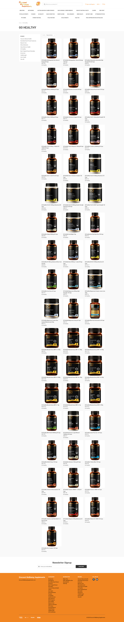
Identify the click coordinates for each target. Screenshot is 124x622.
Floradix (33, 14)
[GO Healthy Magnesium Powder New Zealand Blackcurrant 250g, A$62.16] (51, 309)
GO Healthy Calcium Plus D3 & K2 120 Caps (94, 89)
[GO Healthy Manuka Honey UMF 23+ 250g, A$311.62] (95, 366)
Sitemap (65, 583)
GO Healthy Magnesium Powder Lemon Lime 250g (95, 291)
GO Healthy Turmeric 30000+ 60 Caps (93, 489)
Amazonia (22, 10)
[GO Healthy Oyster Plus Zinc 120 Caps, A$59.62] (95, 421)
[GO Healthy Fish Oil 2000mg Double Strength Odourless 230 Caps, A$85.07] (73, 193)
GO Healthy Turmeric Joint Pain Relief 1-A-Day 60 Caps (51, 519)
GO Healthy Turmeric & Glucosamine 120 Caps (51, 490)
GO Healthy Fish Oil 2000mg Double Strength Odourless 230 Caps (73, 205)
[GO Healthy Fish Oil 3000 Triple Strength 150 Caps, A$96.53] (95, 193)
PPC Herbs (23, 17)
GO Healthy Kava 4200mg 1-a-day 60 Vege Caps (72, 262)
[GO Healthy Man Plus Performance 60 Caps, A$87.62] (95, 309)
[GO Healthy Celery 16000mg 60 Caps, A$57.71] (51, 105)
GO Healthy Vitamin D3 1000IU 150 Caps (94, 519)
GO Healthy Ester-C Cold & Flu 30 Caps (50, 175)
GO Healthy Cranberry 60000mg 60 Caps (94, 146)
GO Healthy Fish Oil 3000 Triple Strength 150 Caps (95, 205)
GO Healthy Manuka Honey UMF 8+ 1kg (72, 405)
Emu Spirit (101, 10)
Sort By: (44, 35)
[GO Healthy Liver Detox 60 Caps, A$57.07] (51, 279)
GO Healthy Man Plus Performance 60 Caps (94, 320)
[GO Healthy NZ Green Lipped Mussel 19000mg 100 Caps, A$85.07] (73, 421)
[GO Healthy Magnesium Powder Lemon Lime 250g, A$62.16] (95, 279)
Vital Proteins (51, 17)
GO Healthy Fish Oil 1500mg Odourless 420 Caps (51, 205)
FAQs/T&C (77, 17)
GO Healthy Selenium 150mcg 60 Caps (72, 462)
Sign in (88, 4)
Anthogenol (31, 10)
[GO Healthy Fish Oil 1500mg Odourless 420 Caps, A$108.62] (51, 193)
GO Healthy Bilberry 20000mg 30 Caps (50, 89)
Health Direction (50, 14)
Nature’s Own (89, 14)
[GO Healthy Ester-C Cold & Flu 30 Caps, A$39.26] (51, 164)
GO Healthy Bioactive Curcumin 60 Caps (72, 89)
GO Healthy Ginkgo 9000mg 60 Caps (50, 234)
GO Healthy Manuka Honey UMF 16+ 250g (94, 349)
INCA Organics (70, 14)
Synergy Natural (37, 17)
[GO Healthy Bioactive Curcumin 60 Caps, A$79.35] (73, 78)
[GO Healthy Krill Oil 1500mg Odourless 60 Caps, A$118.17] (95, 250)
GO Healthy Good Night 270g (69, 234)
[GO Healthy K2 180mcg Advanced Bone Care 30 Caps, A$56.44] (51, 250)
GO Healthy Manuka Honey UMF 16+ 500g (51, 377)
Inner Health (80, 14)
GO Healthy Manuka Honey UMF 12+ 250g (51, 349)
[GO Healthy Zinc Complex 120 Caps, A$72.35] (51, 536)
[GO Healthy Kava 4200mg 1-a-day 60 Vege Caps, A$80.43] (73, 250)
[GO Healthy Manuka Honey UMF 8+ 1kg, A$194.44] (73, 393)
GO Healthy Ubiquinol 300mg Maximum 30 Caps (72, 519)
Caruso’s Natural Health (82, 10)
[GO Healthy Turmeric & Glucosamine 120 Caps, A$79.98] (51, 478)
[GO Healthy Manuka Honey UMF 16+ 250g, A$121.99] (95, 338)
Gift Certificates (51, 612)
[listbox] (51, 35)
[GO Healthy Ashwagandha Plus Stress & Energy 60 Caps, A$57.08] (51, 48)
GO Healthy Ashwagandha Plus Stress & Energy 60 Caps (50, 61)
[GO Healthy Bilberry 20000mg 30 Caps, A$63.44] (51, 78)
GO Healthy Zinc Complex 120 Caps (50, 548)
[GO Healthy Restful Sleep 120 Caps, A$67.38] (51, 450)
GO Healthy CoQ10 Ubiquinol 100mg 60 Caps (73, 146)
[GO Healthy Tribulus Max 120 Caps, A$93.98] (95, 450)
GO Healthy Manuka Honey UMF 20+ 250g (72, 377)
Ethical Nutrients (23, 14)
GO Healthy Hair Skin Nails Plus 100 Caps (94, 234)
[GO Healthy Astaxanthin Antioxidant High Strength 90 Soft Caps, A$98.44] (95, 48)
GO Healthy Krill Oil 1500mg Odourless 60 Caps (94, 262)
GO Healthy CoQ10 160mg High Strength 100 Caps (95, 118)
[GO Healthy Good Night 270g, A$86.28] (73, 222)
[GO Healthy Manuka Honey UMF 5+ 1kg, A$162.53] (51, 393)
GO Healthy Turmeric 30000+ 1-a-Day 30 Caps (72, 490)
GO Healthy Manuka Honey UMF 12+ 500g (72, 349)
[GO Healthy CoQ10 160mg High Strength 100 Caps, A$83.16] (95, 105)
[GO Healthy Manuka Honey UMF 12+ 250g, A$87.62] (51, 338)
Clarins (94, 10)
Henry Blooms (60, 14)
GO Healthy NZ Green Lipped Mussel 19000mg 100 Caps (71, 433)
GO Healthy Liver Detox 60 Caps (49, 291)
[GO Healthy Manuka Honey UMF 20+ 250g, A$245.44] (73, 366)
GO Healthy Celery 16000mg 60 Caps (50, 117)
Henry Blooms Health (25, 47)
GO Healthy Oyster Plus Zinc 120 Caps (93, 432)
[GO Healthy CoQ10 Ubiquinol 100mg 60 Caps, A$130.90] (73, 135)
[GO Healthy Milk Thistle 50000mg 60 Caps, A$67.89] (51, 421)
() (104, 4)
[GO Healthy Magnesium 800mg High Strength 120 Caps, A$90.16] (73, 279)
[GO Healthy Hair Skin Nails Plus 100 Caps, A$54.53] (95, 222)
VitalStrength (64, 17)
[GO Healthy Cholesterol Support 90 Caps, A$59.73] (73, 105)
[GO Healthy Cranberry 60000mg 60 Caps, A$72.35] (95, 135)
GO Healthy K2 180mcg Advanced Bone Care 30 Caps (52, 262)
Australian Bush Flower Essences (45, 10)
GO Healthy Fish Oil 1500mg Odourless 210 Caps (94, 176)
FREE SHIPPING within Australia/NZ (94, 17)
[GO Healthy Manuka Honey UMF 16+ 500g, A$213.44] (51, 366)
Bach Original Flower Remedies (65, 10)
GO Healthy (41, 14)
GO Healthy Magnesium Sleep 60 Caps (72, 320)
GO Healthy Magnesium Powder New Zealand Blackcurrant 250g (50, 321)
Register (93, 4)
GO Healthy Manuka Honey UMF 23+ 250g (94, 377)
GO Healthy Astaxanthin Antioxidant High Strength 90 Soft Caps (94, 61)
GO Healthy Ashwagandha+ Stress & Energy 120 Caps (73, 61)
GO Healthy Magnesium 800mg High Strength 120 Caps (71, 291)
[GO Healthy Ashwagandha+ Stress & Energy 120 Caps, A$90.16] (73, 48)
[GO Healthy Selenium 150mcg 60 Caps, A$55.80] (73, 450)
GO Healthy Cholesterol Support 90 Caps (72, 117)
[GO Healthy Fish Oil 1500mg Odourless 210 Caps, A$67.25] (95, 164)
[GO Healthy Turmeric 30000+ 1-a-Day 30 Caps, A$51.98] (73, 478)
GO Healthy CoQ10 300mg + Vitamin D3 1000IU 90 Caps (50, 147)
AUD (98, 4)
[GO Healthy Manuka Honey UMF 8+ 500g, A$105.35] (95, 393)
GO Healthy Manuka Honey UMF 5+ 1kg (50, 405)
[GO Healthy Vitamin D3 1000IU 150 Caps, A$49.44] (95, 507)
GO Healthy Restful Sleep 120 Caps (49, 462)
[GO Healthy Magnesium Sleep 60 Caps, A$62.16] (73, 309)
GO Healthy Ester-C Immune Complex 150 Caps (72, 176)
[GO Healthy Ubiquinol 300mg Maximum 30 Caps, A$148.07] (73, 507)
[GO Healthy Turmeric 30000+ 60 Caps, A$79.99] (95, 478)
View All (22, 59)
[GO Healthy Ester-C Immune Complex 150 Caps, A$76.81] (73, 164)
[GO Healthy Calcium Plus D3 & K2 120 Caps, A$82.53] (95, 78)
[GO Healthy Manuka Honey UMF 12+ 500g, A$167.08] (73, 338)
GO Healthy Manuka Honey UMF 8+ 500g (94, 405)
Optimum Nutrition (100, 14)
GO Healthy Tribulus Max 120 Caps (92, 462)
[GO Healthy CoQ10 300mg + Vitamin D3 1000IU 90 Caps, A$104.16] (51, 135)
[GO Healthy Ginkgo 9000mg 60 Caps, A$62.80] (51, 222)
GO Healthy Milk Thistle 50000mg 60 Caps (51, 432)
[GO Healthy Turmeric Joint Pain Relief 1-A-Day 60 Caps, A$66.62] (51, 507)
